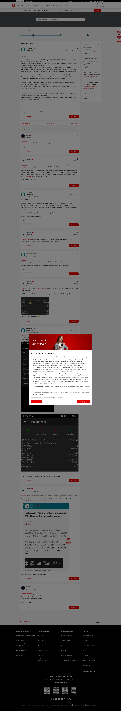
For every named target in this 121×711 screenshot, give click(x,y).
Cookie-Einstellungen (49, 397)
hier (55, 359)
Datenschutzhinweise (36, 397)
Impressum (60, 397)
